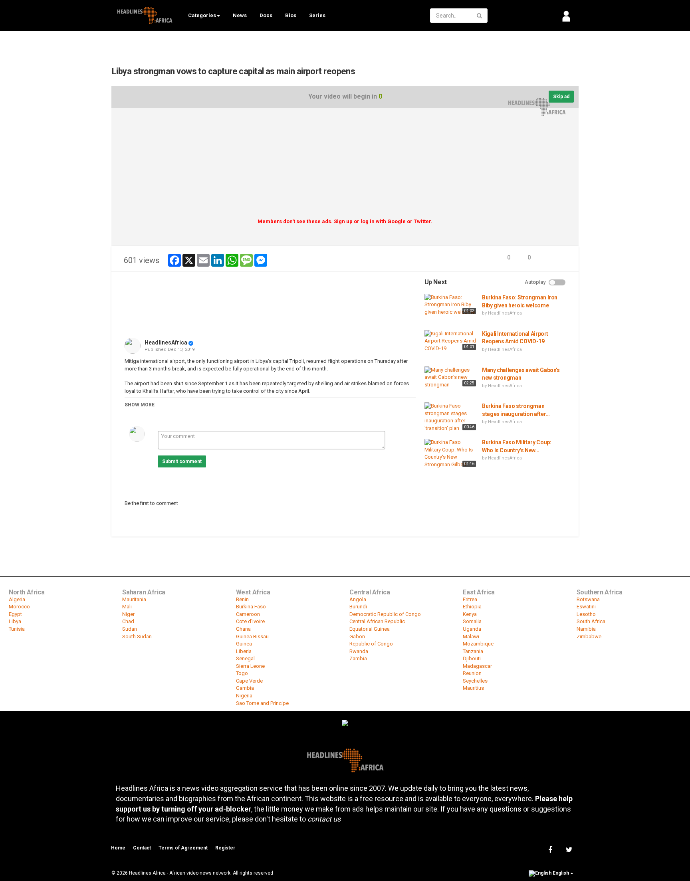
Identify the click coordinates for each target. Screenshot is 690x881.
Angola (357, 599)
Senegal (245, 658)
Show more (140, 405)
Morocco (19, 607)
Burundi (358, 607)
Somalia (472, 621)
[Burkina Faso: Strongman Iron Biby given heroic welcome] (451, 305)
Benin (242, 599)
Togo (242, 673)
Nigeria (244, 696)
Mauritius (473, 688)
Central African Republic (377, 621)
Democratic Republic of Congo (385, 614)
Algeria (17, 599)
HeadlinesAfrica (166, 342)
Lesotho (586, 614)
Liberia (244, 651)
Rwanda (358, 651)
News (240, 15)
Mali (127, 607)
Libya (15, 621)
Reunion (472, 673)
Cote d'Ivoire (250, 621)
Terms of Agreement (183, 848)
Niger (128, 614)
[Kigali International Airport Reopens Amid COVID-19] (451, 341)
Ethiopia (472, 607)
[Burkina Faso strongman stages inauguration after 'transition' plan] (451, 417)
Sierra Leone (250, 666)
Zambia (358, 658)
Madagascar (477, 666)
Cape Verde (249, 681)
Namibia (586, 629)
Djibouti (472, 658)
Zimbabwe (589, 636)
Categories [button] (202, 15)
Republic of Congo (371, 644)
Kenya (470, 614)
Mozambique (478, 644)
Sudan (129, 629)
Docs (266, 15)
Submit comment (182, 461)
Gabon (357, 636)
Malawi (471, 636)
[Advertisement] (345, 166)
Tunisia (17, 629)
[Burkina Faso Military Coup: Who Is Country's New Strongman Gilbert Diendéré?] (451, 454)
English (560, 873)
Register (225, 848)
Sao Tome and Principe (262, 703)
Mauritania (134, 599)
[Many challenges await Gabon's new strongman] (451, 377)
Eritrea (470, 599)
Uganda (472, 629)
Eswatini (586, 607)
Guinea (244, 644)
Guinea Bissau (252, 636)
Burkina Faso (251, 607)
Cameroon (248, 614)
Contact (142, 848)
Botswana (588, 599)
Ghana (243, 629)
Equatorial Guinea (369, 629)
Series (317, 15)
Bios (290, 15)
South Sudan (137, 636)
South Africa (591, 621)
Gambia (245, 688)
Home (118, 848)
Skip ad (561, 96)
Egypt (15, 614)
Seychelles (475, 681)
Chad (128, 621)
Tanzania (473, 651)
